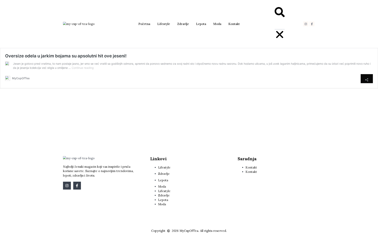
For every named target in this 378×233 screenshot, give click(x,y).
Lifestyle (163, 24)
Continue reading (83, 67)
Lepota (201, 24)
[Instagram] (305, 23)
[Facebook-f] (311, 23)
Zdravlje (183, 24)
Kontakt (234, 24)
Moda (217, 24)
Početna (144, 24)
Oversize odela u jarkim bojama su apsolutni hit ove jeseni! (66, 55)
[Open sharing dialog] (367, 78)
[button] (280, 12)
